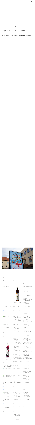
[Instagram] (18, 16)
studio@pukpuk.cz (18, 419)
